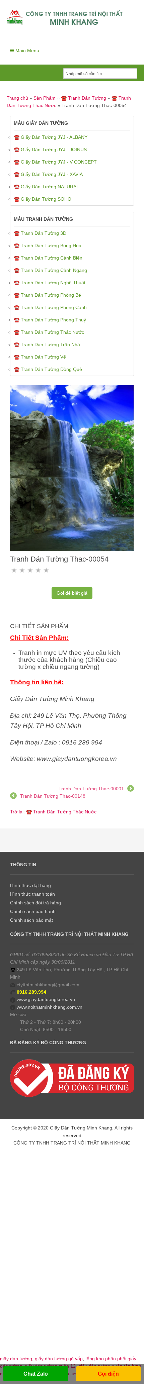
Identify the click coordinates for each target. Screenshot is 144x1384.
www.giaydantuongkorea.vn (46, 999)
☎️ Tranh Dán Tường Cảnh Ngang (50, 270)
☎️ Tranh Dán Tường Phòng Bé (47, 295)
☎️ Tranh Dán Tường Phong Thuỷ (50, 319)
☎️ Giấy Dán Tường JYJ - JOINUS (50, 149)
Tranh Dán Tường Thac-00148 (52, 796)
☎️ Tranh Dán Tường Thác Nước (49, 332)
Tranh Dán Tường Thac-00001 (91, 788)
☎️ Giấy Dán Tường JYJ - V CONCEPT (55, 162)
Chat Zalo (35, 1374)
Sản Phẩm (44, 98)
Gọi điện (108, 1374)
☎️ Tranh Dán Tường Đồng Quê (48, 369)
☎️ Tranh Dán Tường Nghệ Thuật (49, 282)
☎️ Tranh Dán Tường (83, 98)
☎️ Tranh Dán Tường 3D (40, 233)
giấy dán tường (16, 1358)
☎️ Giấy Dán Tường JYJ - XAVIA (48, 174)
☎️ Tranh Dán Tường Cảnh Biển (48, 258)
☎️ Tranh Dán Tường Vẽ (40, 357)
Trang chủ (17, 98)
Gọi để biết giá (72, 593)
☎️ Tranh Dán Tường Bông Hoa (47, 245)
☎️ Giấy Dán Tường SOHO (42, 199)
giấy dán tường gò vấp (59, 1358)
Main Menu (26, 50)
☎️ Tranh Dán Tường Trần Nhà (47, 344)
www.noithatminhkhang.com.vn (49, 1007)
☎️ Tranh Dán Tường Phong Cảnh (50, 307)
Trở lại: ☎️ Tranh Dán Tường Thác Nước (53, 811)
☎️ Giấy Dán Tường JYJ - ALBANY (50, 137)
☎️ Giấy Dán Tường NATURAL (46, 186)
